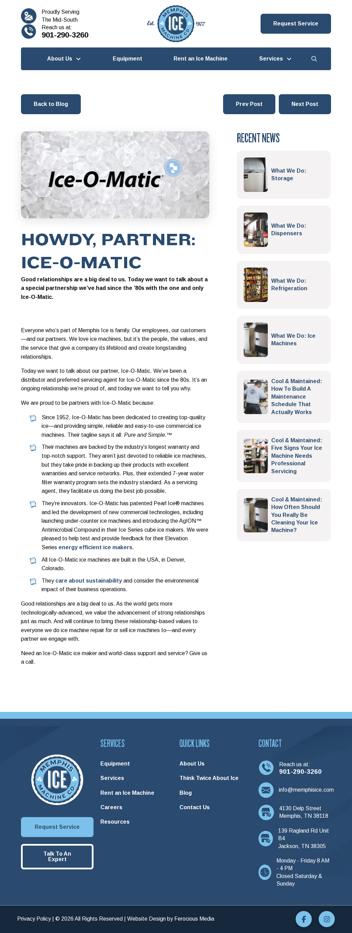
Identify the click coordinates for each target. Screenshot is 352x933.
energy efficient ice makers (95, 547)
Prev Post (249, 104)
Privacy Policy (34, 919)
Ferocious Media (194, 919)
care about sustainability (88, 581)
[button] (296, 24)
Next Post (305, 104)
